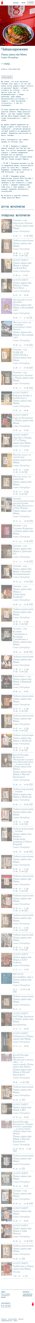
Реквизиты (4, 1319)
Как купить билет (12, 1319)
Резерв (30, 3)
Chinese (16, 3)
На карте (3, 1297)
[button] (1, 44)
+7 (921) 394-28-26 (27, 1294)
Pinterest (29, 1295)
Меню (23, 3)
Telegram (25, 1295)
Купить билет (7, 77)
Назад (7, 63)
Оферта (15, 1320)
